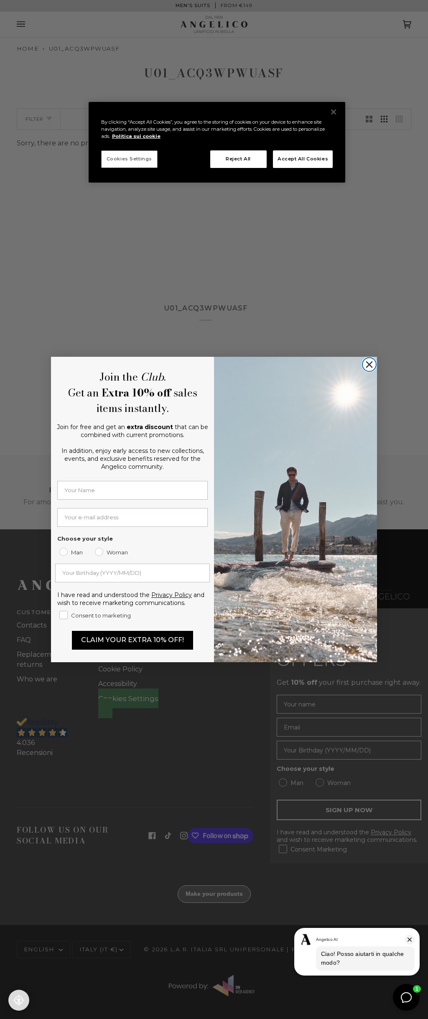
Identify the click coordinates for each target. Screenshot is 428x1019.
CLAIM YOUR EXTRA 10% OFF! (132, 640)
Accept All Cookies (303, 159)
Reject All (238, 159)
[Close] (333, 112)
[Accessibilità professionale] (18, 1000)
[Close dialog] (369, 364)
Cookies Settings (129, 159)
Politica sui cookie (136, 136)
